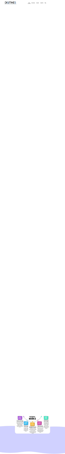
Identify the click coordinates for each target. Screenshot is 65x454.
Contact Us (41, 2)
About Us (37, 2)
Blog (45, 2)
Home (29, 2)
